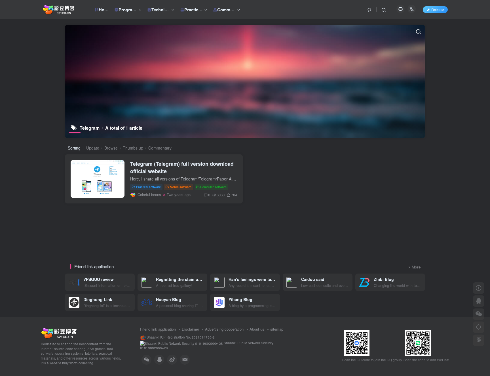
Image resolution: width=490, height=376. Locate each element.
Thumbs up (133, 148)
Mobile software (180, 186)
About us (257, 329)
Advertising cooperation (224, 329)
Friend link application (158, 329)
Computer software (213, 186)
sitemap (276, 329)
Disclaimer (190, 329)
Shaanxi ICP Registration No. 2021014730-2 (180, 337)
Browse (111, 148)
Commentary (160, 148)
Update (92, 148)
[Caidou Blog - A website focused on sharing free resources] (59, 332)
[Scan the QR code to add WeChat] (478, 314)
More (416, 267)
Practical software (148, 186)
